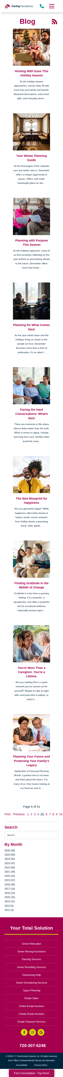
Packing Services (31, 959)
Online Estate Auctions (31, 1006)
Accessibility (21, 1065)
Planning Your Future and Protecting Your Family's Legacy (31, 761)
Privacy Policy (40, 1065)
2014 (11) (10, 901)
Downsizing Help (31, 974)
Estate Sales (31, 998)
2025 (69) (10, 854)
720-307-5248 (32, 1045)
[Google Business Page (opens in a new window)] (41, 1032)
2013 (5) (9, 905)
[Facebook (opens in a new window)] (24, 1032)
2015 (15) (10, 897)
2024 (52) (10, 858)
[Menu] (51, 6)
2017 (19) (10, 888)
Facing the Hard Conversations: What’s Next (31, 414)
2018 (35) (10, 884)
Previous (19, 814)
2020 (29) (10, 875)
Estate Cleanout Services (32, 1021)
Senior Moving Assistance (31, 951)
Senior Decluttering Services (31, 982)
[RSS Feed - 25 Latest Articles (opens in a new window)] (54, 21)
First (7, 814)
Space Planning (31, 990)
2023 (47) (10, 863)
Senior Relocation (31, 943)
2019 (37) (10, 880)
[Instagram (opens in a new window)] (32, 1032)
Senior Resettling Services (31, 967)
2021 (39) (10, 871)
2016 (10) (10, 892)
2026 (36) (10, 850)
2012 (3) (9, 910)
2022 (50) (10, 867)
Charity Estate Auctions (31, 1013)
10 (60, 814)
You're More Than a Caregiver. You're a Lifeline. (31, 672)
